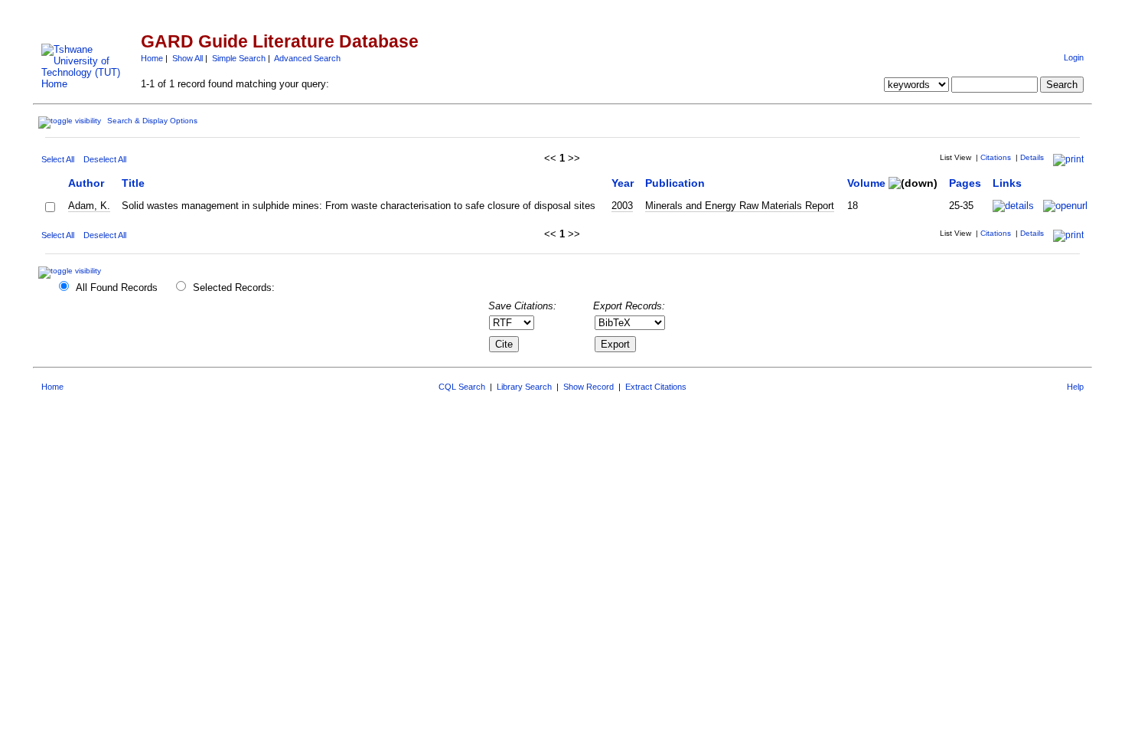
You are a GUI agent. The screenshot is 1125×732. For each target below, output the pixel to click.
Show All (187, 58)
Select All (57, 159)
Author (86, 183)
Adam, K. (89, 205)
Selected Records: (234, 287)
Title (133, 183)
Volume (866, 183)
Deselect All (104, 159)
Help (1075, 386)
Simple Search (239, 58)
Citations (995, 157)
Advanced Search (307, 58)
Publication (675, 183)
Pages (965, 183)
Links (1007, 183)
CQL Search (462, 386)
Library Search (524, 386)
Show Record (588, 386)
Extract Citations (655, 386)
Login (1074, 57)
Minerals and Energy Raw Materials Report (739, 205)
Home (152, 58)
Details (1032, 157)
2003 (622, 205)
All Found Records (117, 287)
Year (622, 183)
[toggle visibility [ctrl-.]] (71, 270)
